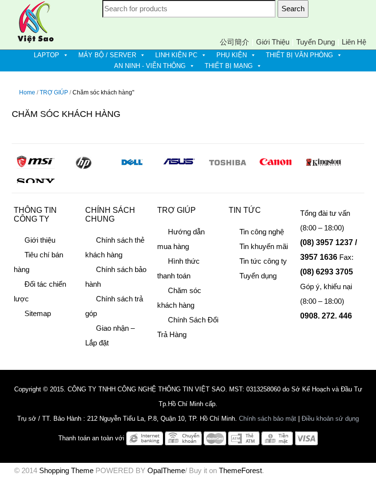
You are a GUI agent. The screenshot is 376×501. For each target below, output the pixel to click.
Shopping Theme (66, 470)
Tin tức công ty (263, 261)
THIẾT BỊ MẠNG (229, 65)
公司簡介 (234, 42)
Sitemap (37, 313)
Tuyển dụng (315, 42)
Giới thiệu (272, 42)
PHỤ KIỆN (231, 55)
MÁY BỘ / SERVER (107, 55)
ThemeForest (240, 470)
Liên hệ (354, 42)
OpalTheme (166, 470)
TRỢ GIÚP (54, 92)
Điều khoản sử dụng (330, 418)
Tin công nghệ (261, 232)
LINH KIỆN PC (176, 55)
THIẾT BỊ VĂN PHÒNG (299, 55)
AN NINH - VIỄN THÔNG (150, 65)
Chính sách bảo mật (267, 418)
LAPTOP (46, 55)
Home (27, 92)
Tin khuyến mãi (263, 246)
